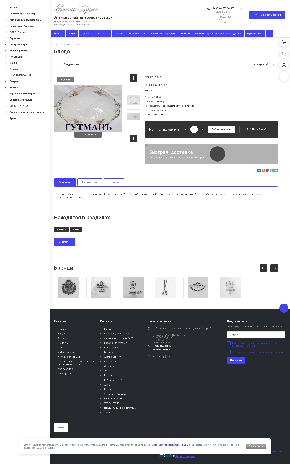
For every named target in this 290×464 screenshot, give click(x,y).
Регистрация (64, 373)
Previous (263, 268)
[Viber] (267, 170)
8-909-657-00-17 (223, 8)
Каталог (108, 329)
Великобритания (113, 361)
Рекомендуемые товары (117, 333)
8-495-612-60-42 (162, 349)
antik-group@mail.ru (163, 356)
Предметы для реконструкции (120, 407)
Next (274, 268)
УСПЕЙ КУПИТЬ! (112, 403)
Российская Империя (115, 343)
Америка (109, 384)
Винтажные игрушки (114, 398)
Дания (107, 370)
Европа (108, 375)
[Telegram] (276, 170)
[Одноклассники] (263, 170)
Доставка (87, 33)
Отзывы (119, 33)
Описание (65, 182)
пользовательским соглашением (266, 352)
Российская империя (156, 84)
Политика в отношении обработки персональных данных (211, 33)
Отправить (236, 360)
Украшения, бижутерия (116, 394)
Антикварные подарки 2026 (118, 338)
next (133, 138)
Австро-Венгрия (112, 356)
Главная (58, 33)
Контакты (103, 33)
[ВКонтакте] (259, 170)
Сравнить (90, 134)
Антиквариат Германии (163, 33)
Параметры (90, 182)
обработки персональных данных (172, 444)
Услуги (72, 33)
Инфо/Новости (137, 33)
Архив (107, 412)
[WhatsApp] (272, 170)
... (269, 33)
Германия (109, 352)
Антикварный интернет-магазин (84, 17)
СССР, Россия (111, 347)
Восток (108, 389)
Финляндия (110, 366)
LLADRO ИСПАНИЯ (113, 380)
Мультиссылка (254, 33)
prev (133, 78)
